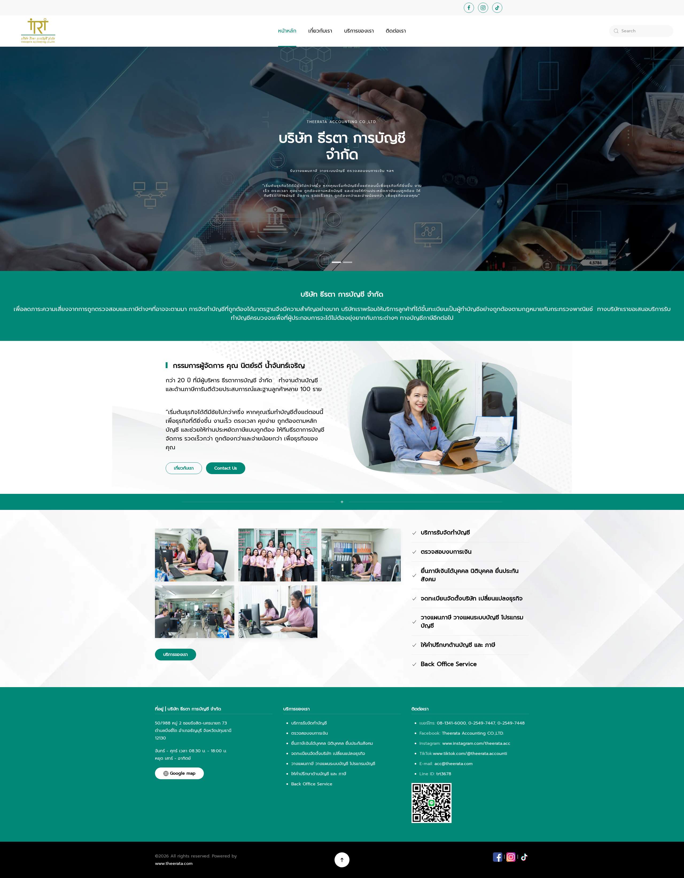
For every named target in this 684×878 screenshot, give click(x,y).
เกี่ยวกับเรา (320, 31)
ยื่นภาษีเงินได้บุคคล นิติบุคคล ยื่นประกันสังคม (332, 743)
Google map (183, 773)
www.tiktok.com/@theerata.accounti (470, 753)
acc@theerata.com (453, 764)
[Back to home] (37, 30)
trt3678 (443, 774)
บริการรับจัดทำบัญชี (309, 723)
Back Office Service (311, 784)
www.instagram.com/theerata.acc (475, 743)
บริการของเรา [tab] (347, 262)
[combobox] (641, 31)
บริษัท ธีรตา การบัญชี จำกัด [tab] (336, 262)
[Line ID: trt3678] (431, 803)
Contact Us (225, 468)
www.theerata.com (174, 863)
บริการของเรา (359, 31)
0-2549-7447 (481, 723)
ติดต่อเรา (396, 31)
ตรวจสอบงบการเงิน (309, 733)
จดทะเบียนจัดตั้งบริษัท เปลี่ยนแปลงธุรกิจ (328, 753)
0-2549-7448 (511, 723)
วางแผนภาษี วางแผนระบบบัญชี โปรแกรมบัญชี (333, 764)
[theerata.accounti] (524, 857)
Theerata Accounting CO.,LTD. (473, 733)
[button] (194, 555)
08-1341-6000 (451, 723)
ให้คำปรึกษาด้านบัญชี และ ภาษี (318, 774)
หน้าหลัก (287, 31)
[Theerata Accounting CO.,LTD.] (497, 857)
